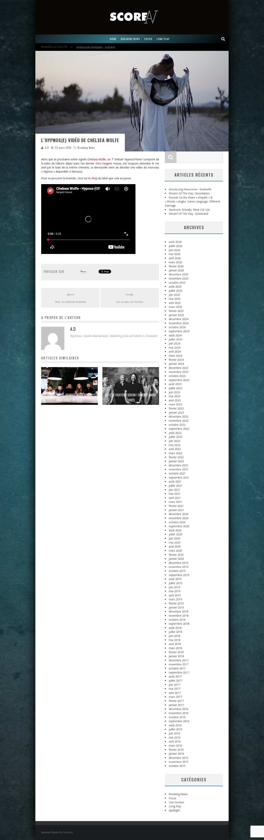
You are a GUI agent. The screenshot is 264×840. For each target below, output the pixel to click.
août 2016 (175, 725)
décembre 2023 (178, 368)
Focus (172, 798)
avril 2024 (175, 351)
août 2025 (175, 286)
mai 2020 (174, 542)
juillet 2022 (175, 437)
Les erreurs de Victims (129, 302)
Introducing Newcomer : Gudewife (190, 189)
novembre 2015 (178, 762)
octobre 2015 (177, 766)
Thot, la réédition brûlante (70, 302)
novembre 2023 (178, 372)
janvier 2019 (176, 607)
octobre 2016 (177, 717)
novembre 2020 (178, 518)
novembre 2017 (178, 664)
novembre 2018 (178, 615)
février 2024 (176, 359)
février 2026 (176, 266)
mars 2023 (175, 404)
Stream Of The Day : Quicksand (188, 213)
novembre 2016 (178, 713)
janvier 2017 (176, 705)
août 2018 (175, 628)
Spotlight (174, 810)
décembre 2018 (178, 611)
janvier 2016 (176, 753)
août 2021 (175, 481)
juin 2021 (174, 489)
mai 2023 (174, 396)
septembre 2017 (179, 672)
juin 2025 (174, 295)
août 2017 (175, 676)
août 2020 (175, 530)
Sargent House (111, 163)
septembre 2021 (179, 477)
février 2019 (176, 603)
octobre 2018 (177, 619)
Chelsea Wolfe (97, 159)
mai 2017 (174, 688)
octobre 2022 (177, 424)
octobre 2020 (177, 522)
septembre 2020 (179, 526)
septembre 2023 (179, 380)
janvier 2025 (176, 315)
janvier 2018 (176, 656)
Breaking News (86, 147)
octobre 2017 (177, 668)
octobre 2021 (177, 473)
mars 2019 (175, 599)
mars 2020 (175, 550)
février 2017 (176, 701)
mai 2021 (174, 494)
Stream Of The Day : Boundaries (94, 47)
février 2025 (176, 311)
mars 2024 (175, 355)
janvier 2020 (176, 559)
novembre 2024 (178, 323)
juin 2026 (174, 250)
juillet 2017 (175, 680)
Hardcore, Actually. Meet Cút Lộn (189, 209)
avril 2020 (175, 546)
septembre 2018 (179, 624)
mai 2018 (174, 640)
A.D (47, 147)
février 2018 (176, 652)
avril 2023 (175, 400)
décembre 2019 (178, 563)
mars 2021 (175, 502)
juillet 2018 (175, 632)
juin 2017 (174, 684)
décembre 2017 (178, 660)
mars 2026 (175, 262)
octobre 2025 (177, 282)
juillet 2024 (175, 339)
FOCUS (148, 39)
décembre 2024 (178, 319)
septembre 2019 (179, 575)
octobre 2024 (177, 327)
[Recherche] (223, 39)
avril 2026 (175, 258)
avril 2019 (175, 595)
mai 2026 (174, 254)
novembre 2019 (178, 567)
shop (94, 178)
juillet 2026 (175, 246)
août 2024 (175, 335)
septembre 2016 (179, 721)
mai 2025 (174, 299)
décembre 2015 (178, 758)
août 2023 (175, 384)
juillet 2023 (175, 388)
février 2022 (176, 457)
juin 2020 (174, 538)
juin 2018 (174, 636)
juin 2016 (174, 733)
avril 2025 (175, 303)
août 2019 (175, 579)
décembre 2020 (178, 514)
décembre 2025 (178, 274)
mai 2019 (174, 591)
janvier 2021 (176, 510)
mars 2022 (175, 453)
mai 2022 (174, 445)
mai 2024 (174, 347)
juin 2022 (174, 441)
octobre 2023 (177, 376)
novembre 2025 (178, 278)
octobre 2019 (177, 571)
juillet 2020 (175, 534)
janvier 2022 (176, 461)
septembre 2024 (179, 331)
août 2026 (175, 242)
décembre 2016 (178, 709)
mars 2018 (175, 648)
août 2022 (175, 433)
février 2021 (176, 506)
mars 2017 (175, 697)
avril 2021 (175, 498)
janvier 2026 (176, 270)
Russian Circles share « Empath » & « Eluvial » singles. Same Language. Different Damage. (192, 201)
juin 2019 (174, 587)
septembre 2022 (179, 429)
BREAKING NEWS (130, 39)
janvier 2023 (176, 412)
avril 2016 (175, 741)
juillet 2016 (175, 729)
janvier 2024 (176, 364)
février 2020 (176, 554)
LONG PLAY (163, 39)
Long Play (175, 806)
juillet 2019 (175, 583)
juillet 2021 (175, 485)
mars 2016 (175, 745)
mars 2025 (175, 307)
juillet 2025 (175, 290)
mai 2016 (174, 737)
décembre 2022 (178, 416)
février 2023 (176, 408)
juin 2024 (174, 343)
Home (113, 39)
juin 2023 (174, 392)
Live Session (176, 802)
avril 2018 (175, 644)
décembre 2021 (178, 465)
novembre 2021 (178, 469)
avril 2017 (175, 693)
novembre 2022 (178, 420)
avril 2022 (175, 449)
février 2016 (176, 749)
